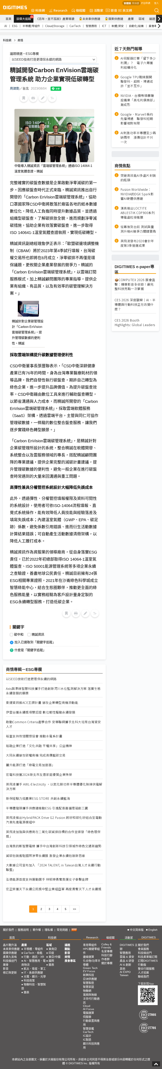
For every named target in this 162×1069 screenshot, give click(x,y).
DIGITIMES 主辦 (129, 946)
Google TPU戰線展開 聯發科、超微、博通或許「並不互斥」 (138, 81)
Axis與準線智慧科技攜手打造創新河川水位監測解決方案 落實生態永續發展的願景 (53, 690)
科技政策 (29, 980)
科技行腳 (106, 955)
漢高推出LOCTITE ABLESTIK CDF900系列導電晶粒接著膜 (138, 213)
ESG (14, 26)
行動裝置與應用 (91, 1022)
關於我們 (8, 929)
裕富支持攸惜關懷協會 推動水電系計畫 (34, 736)
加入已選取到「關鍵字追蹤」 (35, 642)
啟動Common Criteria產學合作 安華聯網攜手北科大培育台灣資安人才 (53, 724)
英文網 (127, 10)
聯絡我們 (143, 976)
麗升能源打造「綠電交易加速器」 (30, 765)
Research (60, 10)
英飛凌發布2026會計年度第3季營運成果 (137, 243)
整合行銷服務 (146, 968)
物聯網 (87, 990)
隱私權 (49, 929)
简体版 (135, 3)
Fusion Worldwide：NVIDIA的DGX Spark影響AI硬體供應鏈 (137, 194)
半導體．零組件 (33, 948)
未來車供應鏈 (91, 19)
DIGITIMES (148, 937)
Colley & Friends (106, 946)
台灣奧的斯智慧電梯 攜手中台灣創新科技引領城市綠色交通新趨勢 (53, 846)
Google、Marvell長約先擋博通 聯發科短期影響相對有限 (137, 119)
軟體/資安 (118, 26)
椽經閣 (80, 10)
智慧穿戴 (88, 1028)
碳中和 (19, 634)
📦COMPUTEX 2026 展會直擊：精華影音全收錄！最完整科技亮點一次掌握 (135, 284)
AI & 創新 (125, 964)
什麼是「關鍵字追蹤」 (30, 650)
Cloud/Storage (54, 26)
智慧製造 (88, 982)
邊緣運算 (88, 956)
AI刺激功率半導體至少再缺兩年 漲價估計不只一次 (138, 137)
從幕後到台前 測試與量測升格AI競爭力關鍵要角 (138, 229)
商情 (20, 40)
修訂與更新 (10, 972)
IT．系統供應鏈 (33, 972)
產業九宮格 (10, 956)
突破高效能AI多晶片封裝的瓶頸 (138, 177)
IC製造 (87, 1039)
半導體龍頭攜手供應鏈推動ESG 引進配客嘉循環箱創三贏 (47, 808)
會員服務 (143, 948)
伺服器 (87, 1016)
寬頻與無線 (90, 994)
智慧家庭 (88, 986)
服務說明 (23, 929)
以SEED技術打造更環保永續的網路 (31, 679)
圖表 (26, 992)
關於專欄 (106, 963)
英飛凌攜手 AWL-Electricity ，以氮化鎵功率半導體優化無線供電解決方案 (54, 786)
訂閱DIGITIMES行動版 (148, 962)
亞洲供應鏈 (90, 978)
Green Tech (90, 968)
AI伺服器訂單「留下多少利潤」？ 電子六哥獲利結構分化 (138, 63)
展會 (5, 964)
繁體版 (127, 3)
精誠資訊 (38, 634)
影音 (112, 10)
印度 (51, 952)
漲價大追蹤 (24, 18)
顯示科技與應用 (91, 1045)
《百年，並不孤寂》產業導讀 (55, 19)
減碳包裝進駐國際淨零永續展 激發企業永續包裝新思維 (45, 855)
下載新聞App (146, 983)
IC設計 (87, 1035)
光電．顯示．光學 (35, 976)
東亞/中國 (54, 956)
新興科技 (88, 974)
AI (5, 26)
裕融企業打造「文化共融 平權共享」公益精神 (39, 746)
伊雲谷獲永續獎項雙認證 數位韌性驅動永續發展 (40, 712)
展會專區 (154, 26)
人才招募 (143, 972)
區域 (141, 19)
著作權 (37, 929)
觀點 (67, 948)
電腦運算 (88, 1012)
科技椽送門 (10, 960)
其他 (122, 968)
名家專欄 (106, 951)
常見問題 (62, 929)
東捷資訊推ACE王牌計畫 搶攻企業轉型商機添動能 (42, 702)
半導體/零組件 (31, 26)
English (152, 929)
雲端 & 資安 (127, 956)
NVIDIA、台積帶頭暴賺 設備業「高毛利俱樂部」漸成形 (138, 100)
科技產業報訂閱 (147, 956)
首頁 (8, 19)
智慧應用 (91, 26)
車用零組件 (90, 944)
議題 (152, 19)
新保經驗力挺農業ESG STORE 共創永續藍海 (38, 798)
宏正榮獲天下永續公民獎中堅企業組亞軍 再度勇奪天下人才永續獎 (53, 889)
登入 (156, 3)
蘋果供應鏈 (115, 19)
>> (74, 909)
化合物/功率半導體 (91, 962)
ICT (104, 26)
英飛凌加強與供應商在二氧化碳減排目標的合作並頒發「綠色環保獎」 (53, 834)
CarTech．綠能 (33, 952)
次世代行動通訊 (91, 1000)
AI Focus (88, 1009)
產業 (131, 19)
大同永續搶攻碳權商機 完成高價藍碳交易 (36, 755)
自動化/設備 (136, 26)
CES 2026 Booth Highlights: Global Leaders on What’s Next (135, 325)
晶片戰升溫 (10, 944)
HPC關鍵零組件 (91, 950)
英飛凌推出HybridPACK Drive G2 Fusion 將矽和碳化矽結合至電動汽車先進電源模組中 (54, 819)
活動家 (98, 10)
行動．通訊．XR (34, 956)
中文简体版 (137, 929)
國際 (51, 960)
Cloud (86, 1005)
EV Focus (89, 971)
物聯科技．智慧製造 (33, 986)
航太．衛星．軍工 (35, 968)
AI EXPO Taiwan (125, 973)
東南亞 (53, 948)
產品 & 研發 (127, 960)
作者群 (105, 959)
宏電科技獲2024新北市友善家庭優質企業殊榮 (39, 774)
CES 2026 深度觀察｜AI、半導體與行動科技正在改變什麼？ (135, 304)
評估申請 (145, 3)
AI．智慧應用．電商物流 (33, 962)
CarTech (75, 26)
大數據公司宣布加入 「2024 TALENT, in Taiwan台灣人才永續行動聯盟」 (53, 867)
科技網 (40, 10)
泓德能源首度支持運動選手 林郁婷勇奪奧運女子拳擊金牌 (47, 879)
